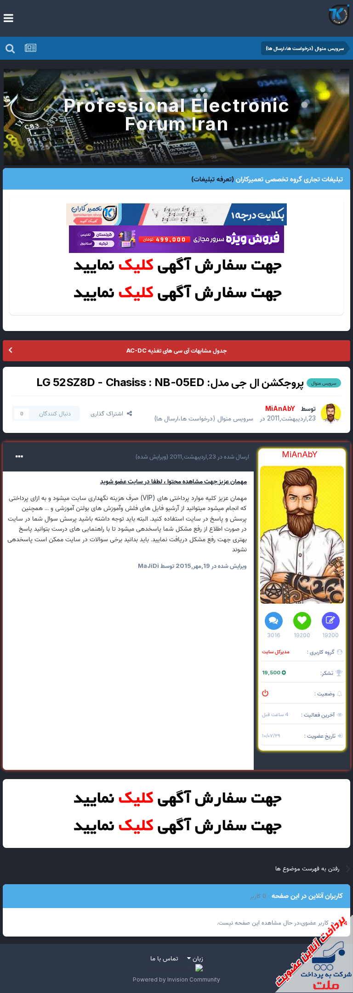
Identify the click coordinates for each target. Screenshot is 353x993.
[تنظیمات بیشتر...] (19, 456)
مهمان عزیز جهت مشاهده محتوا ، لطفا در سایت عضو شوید (173, 481)
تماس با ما (164, 958)
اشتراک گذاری (109, 413)
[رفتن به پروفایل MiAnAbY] (331, 414)
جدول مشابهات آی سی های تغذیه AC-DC (176, 350)
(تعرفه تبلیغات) (212, 178)
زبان (197, 958)
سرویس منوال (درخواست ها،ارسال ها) (203, 418)
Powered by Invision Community (176, 979)
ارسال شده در (208, 456)
